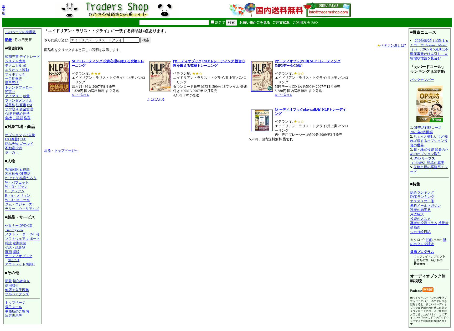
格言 (27, 118)
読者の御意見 (420, 210)
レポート (33, 239)
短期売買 (12, 57)
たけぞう (12, 178)
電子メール (13, 307)
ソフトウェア (15, 239)
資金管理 (26, 109)
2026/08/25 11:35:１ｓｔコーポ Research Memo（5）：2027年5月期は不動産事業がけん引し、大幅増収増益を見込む (429, 49)
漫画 (8, 252)
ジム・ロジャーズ (18, 204)
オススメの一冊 (422, 201)
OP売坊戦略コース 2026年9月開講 (426, 130)
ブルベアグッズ (17, 294)
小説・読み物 (15, 247)
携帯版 (3, 9)
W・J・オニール (17, 200)
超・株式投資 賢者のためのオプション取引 (429, 152)
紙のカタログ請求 (428, 242)
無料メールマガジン (425, 206)
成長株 (10, 105)
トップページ (15, 302)
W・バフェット (17, 182)
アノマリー (13, 96)
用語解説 (417, 214)
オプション (13, 135)
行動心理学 (21, 114)
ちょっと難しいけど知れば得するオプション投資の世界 (429, 141)
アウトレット (15, 264)
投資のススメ (420, 219)
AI (24, 66)
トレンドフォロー (18, 87)
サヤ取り (12, 109)
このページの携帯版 (20, 32)
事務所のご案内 (17, 311)
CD (29, 225)
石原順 (24, 169)
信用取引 (12, 285)
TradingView (14, 230)
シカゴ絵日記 (420, 232)
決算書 (21, 105)
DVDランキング (422, 197)
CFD (23, 139)
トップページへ (66, 150)
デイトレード (29, 57)
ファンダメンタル (18, 100)
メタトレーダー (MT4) (22, 234)
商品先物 (12, 144)
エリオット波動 (17, 70)
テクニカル (13, 66)
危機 (8, 118)
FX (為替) (12, 139)
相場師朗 (12, 169)
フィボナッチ (15, 74)
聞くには (13, 260)
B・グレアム (14, 191)
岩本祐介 (12, 173)
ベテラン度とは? (391, 45)
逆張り (10, 92)
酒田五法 (12, 83)
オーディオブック (18, 256)
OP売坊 (24, 173)
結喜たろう (28, 178)
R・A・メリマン (17, 196)
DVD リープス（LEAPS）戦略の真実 (427, 160)
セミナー (12, 225)
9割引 (30, 264)
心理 (8, 114)
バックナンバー (422, 80)
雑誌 (8, 243)
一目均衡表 (13, 79)
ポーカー (12, 152)
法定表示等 (13, 316)
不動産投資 (13, 148)
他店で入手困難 (17, 290)
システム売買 (15, 61)
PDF (429, 240)
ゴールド (26, 144)
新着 (8, 40)
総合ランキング (422, 192)
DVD (23, 225)
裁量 (26, 96)
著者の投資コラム (423, 223)
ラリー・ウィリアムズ (22, 209)
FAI (29, 105)
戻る (47, 150)
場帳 (16, 252)
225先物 (29, 135)
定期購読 (19, 243)
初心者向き (21, 281)
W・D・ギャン (16, 187)
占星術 (18, 118)
